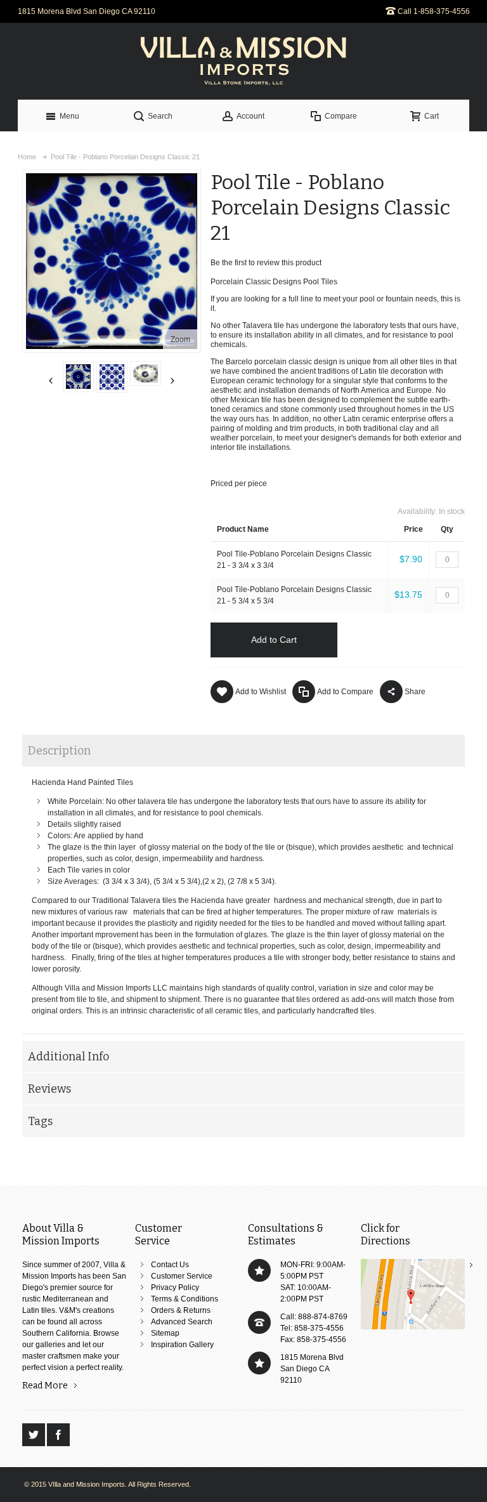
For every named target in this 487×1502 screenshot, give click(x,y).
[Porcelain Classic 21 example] (111, 377)
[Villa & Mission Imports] (243, 61)
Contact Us (170, 1264)
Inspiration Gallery (182, 1344)
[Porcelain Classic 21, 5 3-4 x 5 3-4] (78, 376)
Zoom (180, 339)
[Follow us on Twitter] (34, 1435)
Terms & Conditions (184, 1298)
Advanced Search (181, 1321)
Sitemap (165, 1333)
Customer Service (181, 1276)
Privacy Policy (175, 1287)
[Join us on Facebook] (58, 1435)
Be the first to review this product (266, 262)
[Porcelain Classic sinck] (145, 373)
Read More (45, 1385)
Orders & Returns (181, 1310)
